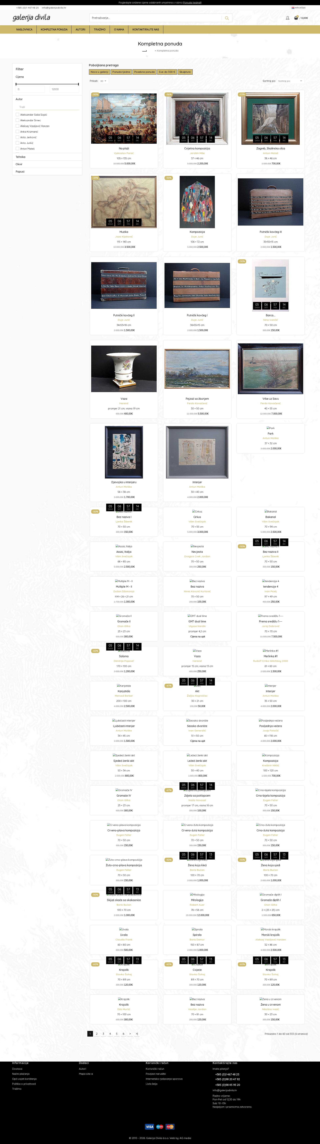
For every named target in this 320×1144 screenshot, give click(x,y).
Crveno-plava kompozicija (124, 830)
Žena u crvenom (271, 1004)
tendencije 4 (270, 586)
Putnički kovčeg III (271, 231)
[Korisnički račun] (288, 17)
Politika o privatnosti (24, 1083)
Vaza (124, 398)
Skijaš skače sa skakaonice (124, 900)
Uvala (124, 934)
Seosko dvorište (197, 726)
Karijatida (124, 691)
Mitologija (197, 900)
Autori (82, 1068)
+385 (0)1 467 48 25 (27, 7)
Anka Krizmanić (29, 131)
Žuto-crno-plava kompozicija (124, 865)
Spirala (197, 934)
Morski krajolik (271, 934)
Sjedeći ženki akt (124, 760)
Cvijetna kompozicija (197, 148)
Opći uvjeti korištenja (24, 1078)
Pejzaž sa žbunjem (197, 398)
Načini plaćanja (21, 1073)
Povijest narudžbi (156, 1073)
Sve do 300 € (167, 71)
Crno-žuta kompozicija (270, 830)
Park (271, 433)
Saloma (123, 656)
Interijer (197, 482)
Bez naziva (197, 586)
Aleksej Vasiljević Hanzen (35, 126)
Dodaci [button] (84, 1063)
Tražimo (17, 1088)
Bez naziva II (270, 551)
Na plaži (124, 148)
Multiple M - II (124, 586)
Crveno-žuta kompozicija (197, 830)
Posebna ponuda (144, 71)
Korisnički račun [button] (157, 1063)
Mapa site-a (86, 1073)
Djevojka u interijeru (123, 482)
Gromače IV (124, 795)
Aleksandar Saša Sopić (33, 114)
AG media (185, 1138)
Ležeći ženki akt (197, 760)
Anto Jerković (28, 137)
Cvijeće (197, 969)
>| (137, 1033)
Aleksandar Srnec (30, 120)
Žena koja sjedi (270, 865)
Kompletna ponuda (167, 50)
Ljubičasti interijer (124, 726)
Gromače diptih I (271, 900)
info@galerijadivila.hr (54, 7)
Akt (197, 691)
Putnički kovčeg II (123, 315)
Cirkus (197, 517)
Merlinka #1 (271, 656)
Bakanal (270, 517)
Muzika (124, 231)
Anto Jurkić (26, 143)
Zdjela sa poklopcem (197, 795)
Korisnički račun (155, 1068)
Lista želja (151, 1083)
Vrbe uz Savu (270, 398)
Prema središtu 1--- (270, 621)
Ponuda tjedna (191, 2)
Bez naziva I (123, 517)
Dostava (17, 1068)
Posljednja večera (270, 726)
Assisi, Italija (123, 551)
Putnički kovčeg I (197, 315)
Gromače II (123, 621)
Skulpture (185, 71)
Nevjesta (197, 551)
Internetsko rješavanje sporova (164, 1078)
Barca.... (270, 315)
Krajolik (124, 969)
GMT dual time (197, 621)
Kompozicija (197, 231)
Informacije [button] (20, 1063)
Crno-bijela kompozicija (270, 795)
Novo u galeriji (99, 71)
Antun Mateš (27, 148)
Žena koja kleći (197, 865)
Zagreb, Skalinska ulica (270, 148)
